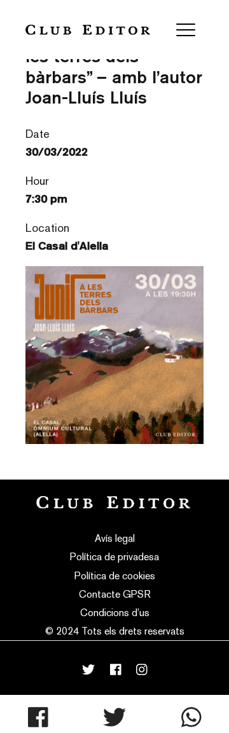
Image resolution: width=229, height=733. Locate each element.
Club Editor (87, 29)
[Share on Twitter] (114, 717)
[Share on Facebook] (38, 717)
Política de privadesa (114, 557)
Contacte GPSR (115, 594)
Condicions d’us (114, 613)
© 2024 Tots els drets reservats (114, 631)
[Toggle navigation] (186, 29)
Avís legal (115, 538)
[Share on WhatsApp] (191, 717)
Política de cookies (114, 576)
